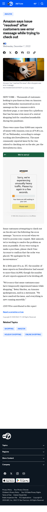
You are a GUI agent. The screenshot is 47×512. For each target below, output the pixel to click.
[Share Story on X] (10, 52)
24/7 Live (19, 3)
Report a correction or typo (13, 312)
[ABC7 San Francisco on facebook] (5, 473)
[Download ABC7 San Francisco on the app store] (8, 480)
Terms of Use (6, 495)
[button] (3, 3)
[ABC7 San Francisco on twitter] (11, 473)
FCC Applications (25, 497)
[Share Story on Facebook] (4, 52)
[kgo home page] (6, 436)
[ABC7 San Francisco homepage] (10, 4)
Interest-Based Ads (20, 495)
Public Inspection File (9, 497)
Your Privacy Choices (21, 490)
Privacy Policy (7, 490)
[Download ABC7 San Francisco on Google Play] (23, 480)
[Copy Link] (34, 52)
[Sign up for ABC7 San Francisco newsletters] (23, 473)
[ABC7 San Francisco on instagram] (17, 473)
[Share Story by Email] (28, 52)
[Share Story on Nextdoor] (22, 52)
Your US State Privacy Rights (31, 492)
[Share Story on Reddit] (16, 52)
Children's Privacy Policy (10, 492)
